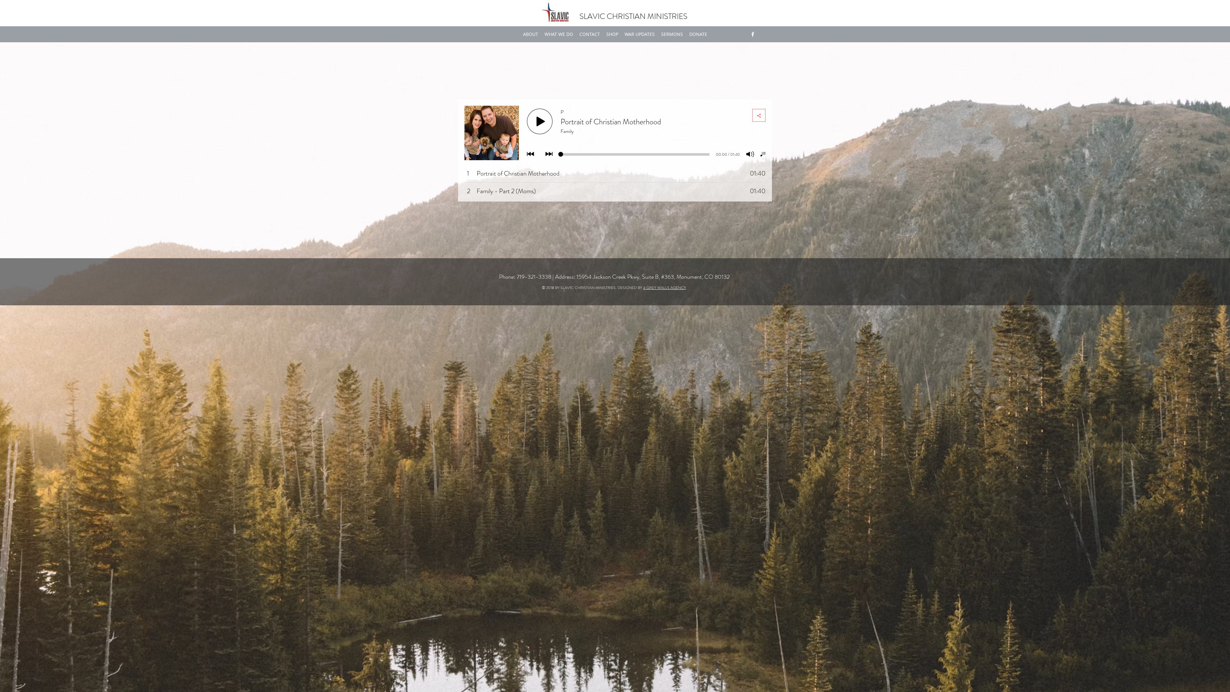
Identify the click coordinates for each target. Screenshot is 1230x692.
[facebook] (753, 34)
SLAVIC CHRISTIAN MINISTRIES (633, 16)
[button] (558, 34)
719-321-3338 (534, 277)
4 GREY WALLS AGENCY (664, 288)
